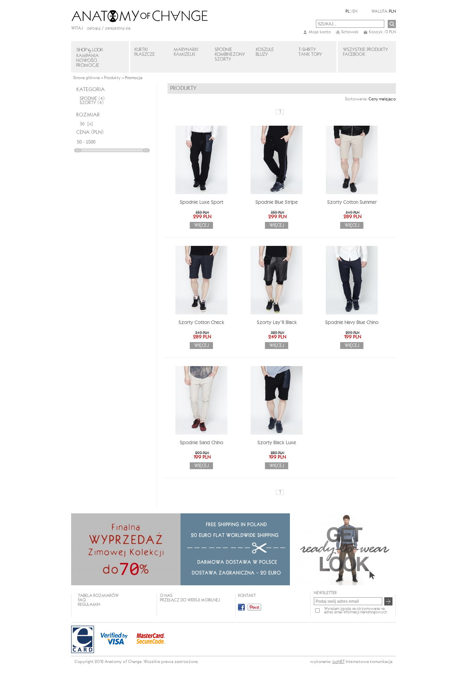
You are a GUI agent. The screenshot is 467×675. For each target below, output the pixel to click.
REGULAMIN (89, 605)
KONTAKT (247, 596)
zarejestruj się (118, 28)
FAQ (82, 600)
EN (354, 11)
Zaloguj (94, 28)
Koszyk (382, 32)
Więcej (201, 225)
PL (348, 11)
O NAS (166, 596)
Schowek (350, 32)
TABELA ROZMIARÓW (98, 596)
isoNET (338, 662)
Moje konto (320, 32)
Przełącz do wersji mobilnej (190, 600)
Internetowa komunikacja (369, 662)
